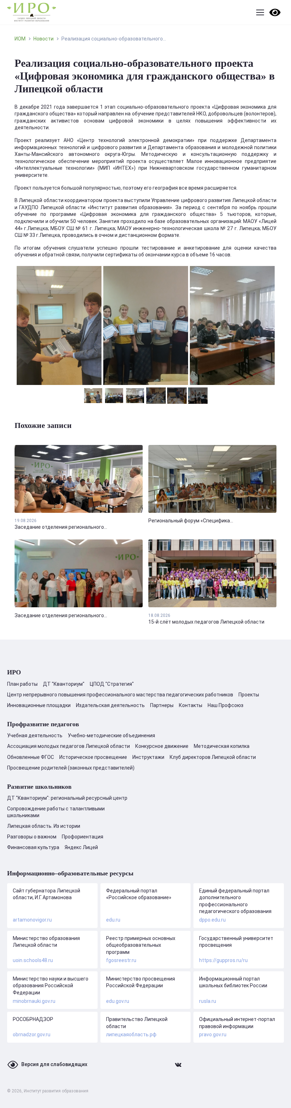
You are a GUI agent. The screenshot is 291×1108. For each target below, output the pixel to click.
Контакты (190, 705)
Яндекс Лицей (81, 847)
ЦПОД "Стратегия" (112, 684)
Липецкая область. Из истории (43, 826)
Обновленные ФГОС (30, 757)
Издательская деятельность (110, 705)
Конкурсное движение (161, 746)
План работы (22, 684)
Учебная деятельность (34, 735)
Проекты (248, 694)
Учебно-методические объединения (111, 735)
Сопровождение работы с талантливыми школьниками (56, 812)
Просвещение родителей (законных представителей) (70, 768)
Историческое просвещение (93, 757)
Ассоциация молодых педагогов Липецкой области (68, 746)
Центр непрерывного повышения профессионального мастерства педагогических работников (120, 694)
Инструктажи (148, 757)
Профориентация (82, 837)
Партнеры (162, 705)
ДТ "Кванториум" (63, 684)
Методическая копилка (221, 746)
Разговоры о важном (31, 837)
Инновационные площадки (39, 705)
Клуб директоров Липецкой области (213, 757)
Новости (43, 39)
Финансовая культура (33, 847)
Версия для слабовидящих (54, 1064)
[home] (31, 12)
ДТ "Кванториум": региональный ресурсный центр (67, 798)
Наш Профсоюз (225, 705)
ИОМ (20, 39)
